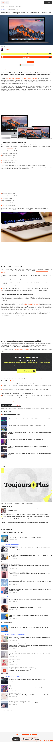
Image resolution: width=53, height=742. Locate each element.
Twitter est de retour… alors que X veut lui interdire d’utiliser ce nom (26, 537)
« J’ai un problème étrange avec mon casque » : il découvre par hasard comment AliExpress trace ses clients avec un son (29, 669)
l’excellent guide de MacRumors (21, 349)
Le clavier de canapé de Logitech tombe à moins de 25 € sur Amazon (26, 702)
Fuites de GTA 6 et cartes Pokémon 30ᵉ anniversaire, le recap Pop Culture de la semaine (29, 687)
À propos (3, 741)
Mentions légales (12, 741)
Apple (12, 380)
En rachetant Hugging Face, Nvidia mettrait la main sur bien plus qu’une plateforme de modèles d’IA (30, 556)
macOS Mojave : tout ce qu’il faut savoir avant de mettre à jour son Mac (26, 425)
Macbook (4, 408)
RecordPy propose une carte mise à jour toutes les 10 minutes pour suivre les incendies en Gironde (26, 522)
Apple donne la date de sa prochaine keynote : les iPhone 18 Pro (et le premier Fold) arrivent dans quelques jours (30, 582)
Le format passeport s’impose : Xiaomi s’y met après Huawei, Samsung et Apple (29, 573)
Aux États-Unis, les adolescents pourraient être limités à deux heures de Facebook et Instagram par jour (30, 590)
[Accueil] (3, 2)
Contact (46, 741)
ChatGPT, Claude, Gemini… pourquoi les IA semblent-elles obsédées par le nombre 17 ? (30, 661)
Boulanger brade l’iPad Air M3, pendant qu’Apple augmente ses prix (18, 383)
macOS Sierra (12, 408)
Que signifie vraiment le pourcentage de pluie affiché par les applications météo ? (28, 616)
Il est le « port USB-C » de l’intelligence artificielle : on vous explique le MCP (28, 694)
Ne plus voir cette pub (6, 411)
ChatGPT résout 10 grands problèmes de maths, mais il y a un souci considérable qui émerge (25, 516)
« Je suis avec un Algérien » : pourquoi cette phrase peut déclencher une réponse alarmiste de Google (29, 638)
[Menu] (7, 2)
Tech (3, 9)
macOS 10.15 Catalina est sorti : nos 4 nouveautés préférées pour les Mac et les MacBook (28, 447)
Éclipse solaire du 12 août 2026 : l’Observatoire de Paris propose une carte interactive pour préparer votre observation (26, 519)
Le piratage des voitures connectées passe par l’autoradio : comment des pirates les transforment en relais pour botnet (30, 646)
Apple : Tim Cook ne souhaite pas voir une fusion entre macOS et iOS (25, 439)
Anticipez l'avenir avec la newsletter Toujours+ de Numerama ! (17, 503)
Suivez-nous (30, 62)
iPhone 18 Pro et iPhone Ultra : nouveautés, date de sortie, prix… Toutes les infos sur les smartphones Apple (29, 509)
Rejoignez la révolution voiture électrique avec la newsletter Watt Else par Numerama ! (30, 418)
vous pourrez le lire (40, 271)
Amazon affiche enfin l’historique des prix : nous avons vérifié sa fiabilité (29, 627)
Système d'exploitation (25, 408)
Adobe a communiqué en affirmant (31, 304)
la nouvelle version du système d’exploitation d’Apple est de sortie (21, 78)
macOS (17, 9)
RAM (30, 210)
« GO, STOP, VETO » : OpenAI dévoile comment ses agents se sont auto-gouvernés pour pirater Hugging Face (29, 548)
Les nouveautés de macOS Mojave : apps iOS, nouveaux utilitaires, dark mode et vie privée (29, 454)
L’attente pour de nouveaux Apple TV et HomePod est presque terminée (19, 398)
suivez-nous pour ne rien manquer (34, 378)
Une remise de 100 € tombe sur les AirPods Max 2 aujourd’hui (17, 393)
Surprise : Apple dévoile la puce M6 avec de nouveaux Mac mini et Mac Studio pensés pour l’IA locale (26, 395)
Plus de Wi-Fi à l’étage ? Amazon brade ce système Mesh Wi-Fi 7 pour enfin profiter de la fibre (30, 653)
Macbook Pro (10, 148)
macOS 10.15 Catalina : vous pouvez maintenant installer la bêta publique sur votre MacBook (29, 433)
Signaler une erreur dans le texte (9, 402)
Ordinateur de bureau (38, 408)
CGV (51, 741)
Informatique (10, 9)
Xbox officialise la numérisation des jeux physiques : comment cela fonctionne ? (30, 599)
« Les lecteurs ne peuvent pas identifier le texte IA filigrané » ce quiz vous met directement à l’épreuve (29, 566)
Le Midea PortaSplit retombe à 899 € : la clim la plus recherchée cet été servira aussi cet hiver (25, 514)
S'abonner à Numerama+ (25, 371)
